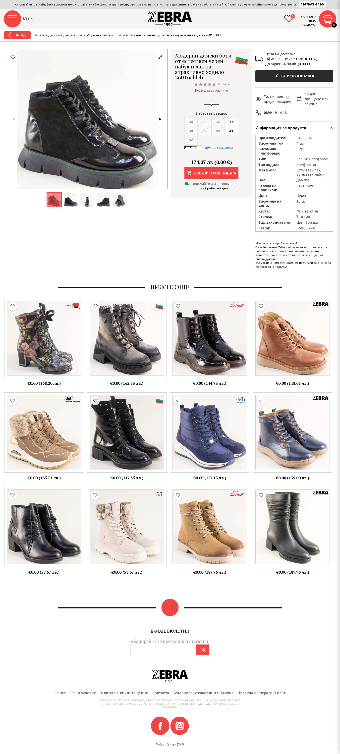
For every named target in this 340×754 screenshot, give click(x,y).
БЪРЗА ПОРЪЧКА (294, 75)
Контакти (160, 692)
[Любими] (13, 57)
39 (204, 130)
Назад (19, 35)
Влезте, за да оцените (211, 90)
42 (191, 139)
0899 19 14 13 (275, 112)
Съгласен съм (313, 4)
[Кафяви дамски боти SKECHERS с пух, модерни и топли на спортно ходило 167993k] (44, 432)
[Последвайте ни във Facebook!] (160, 725)
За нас (60, 692)
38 (191, 130)
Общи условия (83, 692)
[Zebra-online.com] (170, 19)
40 (218, 130)
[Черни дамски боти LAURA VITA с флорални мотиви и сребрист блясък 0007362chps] (44, 338)
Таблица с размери (218, 147)
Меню (28, 18)
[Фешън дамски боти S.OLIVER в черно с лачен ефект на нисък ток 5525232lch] (210, 338)
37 (231, 121)
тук (294, 4)
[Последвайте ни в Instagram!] (179, 725)
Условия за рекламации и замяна (203, 692)
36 (218, 121)
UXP (180, 744)
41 (231, 130)
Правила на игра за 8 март (261, 692)
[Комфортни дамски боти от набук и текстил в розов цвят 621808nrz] (127, 527)
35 (204, 121)
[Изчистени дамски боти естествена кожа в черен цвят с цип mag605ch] (293, 527)
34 (191, 121)
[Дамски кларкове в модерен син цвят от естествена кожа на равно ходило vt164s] (293, 432)
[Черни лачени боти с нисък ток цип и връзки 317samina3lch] (127, 432)
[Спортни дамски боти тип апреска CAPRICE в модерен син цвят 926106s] (210, 432)
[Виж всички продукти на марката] (241, 59)
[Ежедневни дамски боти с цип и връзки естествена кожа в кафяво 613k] (293, 338)
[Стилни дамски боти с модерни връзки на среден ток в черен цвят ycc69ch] (44, 527)
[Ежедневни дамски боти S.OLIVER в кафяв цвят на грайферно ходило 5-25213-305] (210, 527)
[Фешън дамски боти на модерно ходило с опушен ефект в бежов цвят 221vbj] (127, 338)
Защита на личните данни (124, 692)
